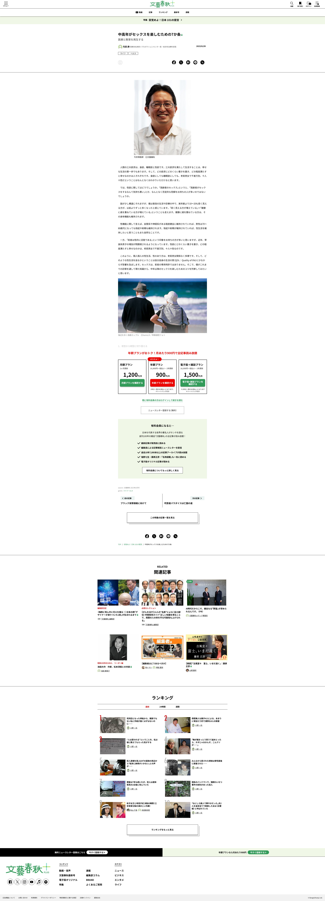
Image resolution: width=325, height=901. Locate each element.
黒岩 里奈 (159, 667)
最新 (147, 706)
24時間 (162, 706)
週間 (178, 706)
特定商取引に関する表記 (68, 898)
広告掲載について (9, 898)
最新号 (176, 12)
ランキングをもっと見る (162, 829)
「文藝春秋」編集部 (107, 619)
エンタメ (119, 880)
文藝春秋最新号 (67, 875)
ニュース (119, 870)
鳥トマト (148, 667)
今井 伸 (126, 46)
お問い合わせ (23, 898)
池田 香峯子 (105, 671)
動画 (140, 12)
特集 (61, 884)
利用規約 (34, 898)
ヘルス (133, 53)
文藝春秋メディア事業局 (198, 616)
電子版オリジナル (68, 880)
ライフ (123, 53)
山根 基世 (192, 670)
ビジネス (119, 875)
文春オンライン (85, 898)
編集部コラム (93, 875)
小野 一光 (133, 728)
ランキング (163, 12)
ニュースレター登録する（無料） (162, 410)
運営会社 (97, 898)
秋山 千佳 (133, 810)
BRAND (90, 880)
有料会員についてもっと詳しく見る (162, 470)
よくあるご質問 (94, 884)
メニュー (6, 6)
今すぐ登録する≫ (97, 852)
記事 (150, 12)
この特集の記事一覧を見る (162, 517)
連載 (187, 12)
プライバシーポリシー (48, 898)
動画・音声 (65, 870)
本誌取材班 (146, 810)
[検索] (291, 3)
